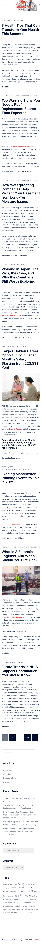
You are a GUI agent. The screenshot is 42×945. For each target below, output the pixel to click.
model (5, 909)
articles (14, 884)
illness (28, 900)
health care (23, 662)
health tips (18, 21)
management (21, 903)
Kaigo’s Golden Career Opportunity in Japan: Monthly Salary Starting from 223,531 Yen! (20, 359)
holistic (23, 900)
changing (6, 888)
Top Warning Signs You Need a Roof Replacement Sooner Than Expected (21, 106)
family (18, 891)
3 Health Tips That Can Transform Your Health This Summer (21, 29)
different (7, 891)
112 (27, 738)
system (10, 912)
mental (32, 906)
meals (28, 903)
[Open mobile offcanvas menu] (2, 5)
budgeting (28, 884)
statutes (36, 909)
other (10, 909)
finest (28, 891)
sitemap (6, 782)
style (4, 912)
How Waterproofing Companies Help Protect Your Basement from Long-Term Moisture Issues (21, 193)
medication (8, 906)
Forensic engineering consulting (15, 617)
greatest (10, 896)
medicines (26, 906)
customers (35, 888)
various (17, 912)
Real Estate (35, 547)
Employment (22, 264)
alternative (7, 884)
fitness (34, 891)
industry (33, 900)
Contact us (7, 770)
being (21, 884)
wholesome (25, 912)
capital (34, 884)
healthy (17, 900)
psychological (17, 909)
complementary (15, 888)
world (33, 913)
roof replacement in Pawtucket (21, 146)
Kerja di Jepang (15, 429)
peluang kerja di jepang (11, 315)
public (25, 909)
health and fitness (10, 469)
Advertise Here (9, 774)
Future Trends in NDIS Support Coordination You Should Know (20, 671)
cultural (29, 888)
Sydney (36, 940)
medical (34, 903)
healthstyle (8, 899)
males (14, 903)
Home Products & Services (26, 96)
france (5, 896)
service (30, 909)
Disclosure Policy (10, 778)
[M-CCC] (21, 5)
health (18, 895)
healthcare (30, 895)
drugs (13, 891)
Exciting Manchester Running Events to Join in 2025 (21, 478)
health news (24, 469)
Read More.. (6, 87)
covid (24, 888)
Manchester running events (13, 524)
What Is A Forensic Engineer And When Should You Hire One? (19, 556)
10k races (17, 513)
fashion (23, 891)
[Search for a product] (39, 5)
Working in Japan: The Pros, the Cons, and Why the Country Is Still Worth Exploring (20, 275)
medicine (18, 906)
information (7, 903)
